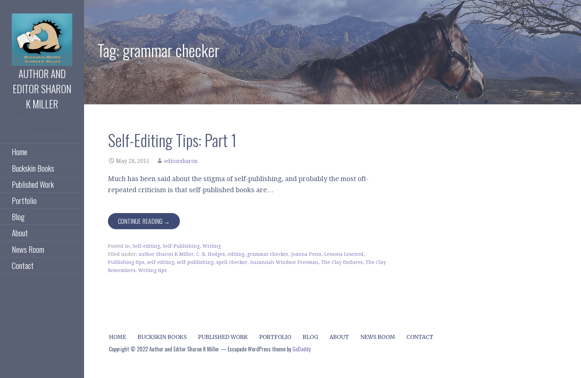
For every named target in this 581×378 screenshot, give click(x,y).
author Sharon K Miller (166, 254)
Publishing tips (126, 262)
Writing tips (152, 270)
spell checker (231, 262)
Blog (18, 216)
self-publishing (195, 262)
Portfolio (24, 200)
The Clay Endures (342, 262)
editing (236, 254)
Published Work (33, 184)
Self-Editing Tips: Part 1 (172, 140)
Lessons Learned (343, 254)
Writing (211, 246)
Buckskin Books (33, 168)
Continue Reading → (144, 221)
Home (19, 151)
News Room (28, 249)
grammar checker (267, 254)
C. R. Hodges (210, 254)
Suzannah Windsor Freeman (284, 262)
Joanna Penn (306, 254)
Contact (23, 265)
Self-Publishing (181, 246)
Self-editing (146, 246)
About (20, 233)
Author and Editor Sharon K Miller (42, 88)
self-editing (160, 262)
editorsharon (181, 161)
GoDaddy (302, 349)
